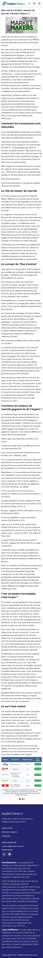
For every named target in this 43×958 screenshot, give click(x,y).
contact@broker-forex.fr (13, 846)
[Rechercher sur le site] (29, 3)
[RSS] (4, 854)
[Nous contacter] (34, 3)
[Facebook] (9, 854)
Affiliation (6, 836)
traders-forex (12, 813)
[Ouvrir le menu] (39, 3)
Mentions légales (9, 832)
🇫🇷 (23, 799)
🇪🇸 (20, 799)
